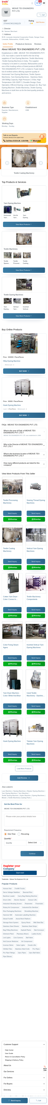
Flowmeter (39, 903)
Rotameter (28, 903)
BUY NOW (23, 371)
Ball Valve (29, 937)
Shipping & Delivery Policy (14, 1060)
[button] (41, 15)
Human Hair (7, 888)
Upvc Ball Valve (34, 953)
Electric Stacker (19, 900)
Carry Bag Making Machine (27, 896)
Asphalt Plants (26, 930)
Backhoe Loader (9, 896)
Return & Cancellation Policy (15, 1057)
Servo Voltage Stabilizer (11, 892)
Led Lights (6, 937)
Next (41, 163)
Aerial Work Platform (23, 919)
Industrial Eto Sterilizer (30, 907)
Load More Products (24, 768)
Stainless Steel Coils (22, 949)
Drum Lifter (7, 900)
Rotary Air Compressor (11, 907)
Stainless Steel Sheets (11, 926)
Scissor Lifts (32, 900)
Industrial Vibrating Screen (12, 903)
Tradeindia (5, 879)
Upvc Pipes (22, 953)
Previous (7, 163)
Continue (32, 854)
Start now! (20, 873)
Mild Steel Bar (38, 922)
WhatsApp (37, 141)
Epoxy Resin (26, 922)
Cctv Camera (18, 937)
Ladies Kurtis (36, 934)
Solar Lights (20, 945)
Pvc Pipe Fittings (9, 953)
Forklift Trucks (20, 888)
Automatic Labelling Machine (25, 915)
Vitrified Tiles (7, 949)
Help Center (9, 1050)
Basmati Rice (27, 892)
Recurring (25, 834)
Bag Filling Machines (10, 930)
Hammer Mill (7, 915)
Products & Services (24, 44)
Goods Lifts (32, 945)
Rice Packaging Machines (12, 911)
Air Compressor (26, 941)
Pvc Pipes (36, 949)
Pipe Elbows (7, 956)
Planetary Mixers (23, 934)
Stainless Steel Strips (29, 926)
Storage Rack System (10, 922)
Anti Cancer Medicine (10, 941)
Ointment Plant (8, 934)
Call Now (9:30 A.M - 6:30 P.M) (17, 141)
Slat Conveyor (39, 930)
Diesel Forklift (8, 919)
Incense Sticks (8, 945)
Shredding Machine (31, 911)
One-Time (12, 834)
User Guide (9, 1053)
